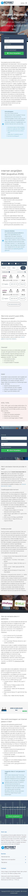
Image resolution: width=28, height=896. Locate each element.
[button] (0, 603)
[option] (7, 603)
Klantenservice (5, 856)
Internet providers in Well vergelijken (16, 127)
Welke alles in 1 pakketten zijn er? (15, 134)
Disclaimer (4, 862)
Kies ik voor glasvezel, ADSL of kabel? (16, 129)
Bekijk (21, 284)
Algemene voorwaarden (8, 859)
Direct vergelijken (14, 816)
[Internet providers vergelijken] (7, 2)
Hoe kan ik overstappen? (13, 136)
